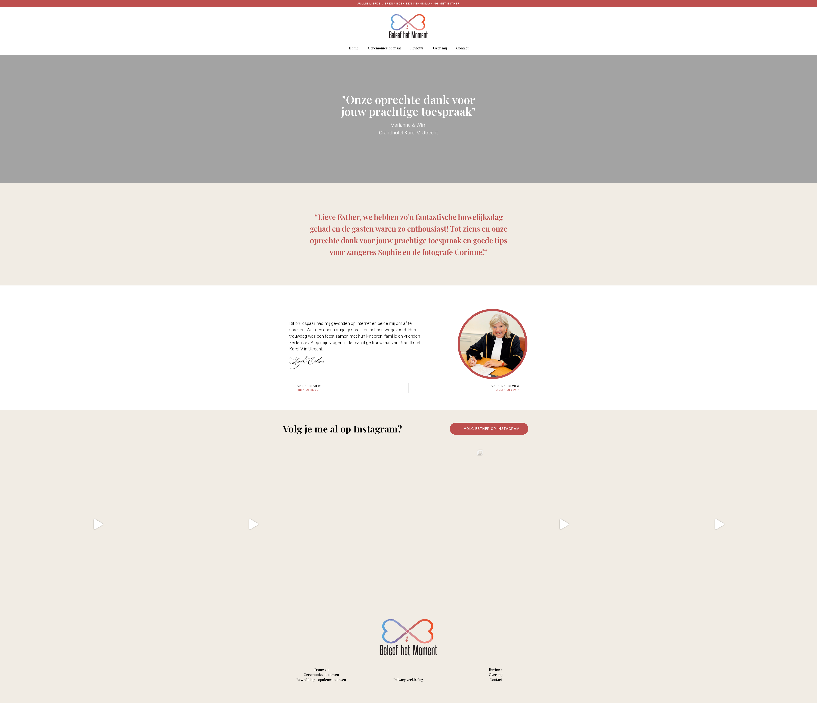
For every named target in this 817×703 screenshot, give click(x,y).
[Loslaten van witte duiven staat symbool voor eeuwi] (97, 524)
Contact (462, 48)
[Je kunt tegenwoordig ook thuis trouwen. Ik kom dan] (563, 524)
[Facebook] (403, 692)
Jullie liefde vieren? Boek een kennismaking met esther (408, 3)
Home (354, 48)
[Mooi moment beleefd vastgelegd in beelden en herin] (253, 524)
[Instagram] (408, 692)
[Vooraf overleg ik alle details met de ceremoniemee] (719, 524)
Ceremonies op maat (384, 48)
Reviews (417, 48)
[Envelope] (414, 692)
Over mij (440, 48)
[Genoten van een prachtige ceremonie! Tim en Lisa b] (408, 524)
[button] (489, 429)
